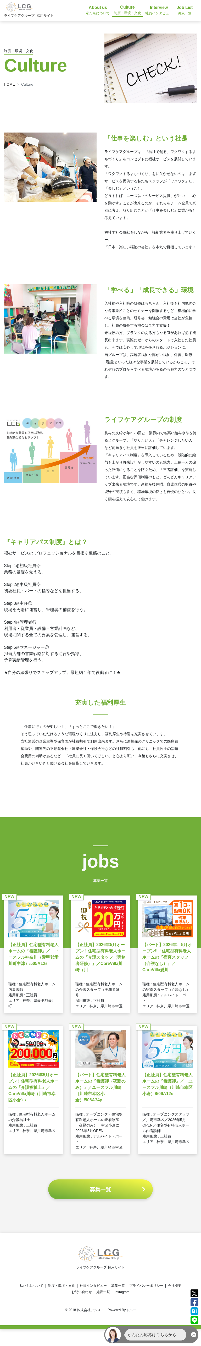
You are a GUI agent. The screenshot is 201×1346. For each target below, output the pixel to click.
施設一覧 (103, 1292)
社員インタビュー (93, 1286)
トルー (131, 1310)
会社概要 (174, 1286)
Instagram (122, 1292)
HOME (9, 84)
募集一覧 (118, 1286)
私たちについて (31, 1286)
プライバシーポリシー (146, 1286)
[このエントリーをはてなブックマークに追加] (194, 1311)
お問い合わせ (81, 1292)
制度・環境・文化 (61, 1286)
